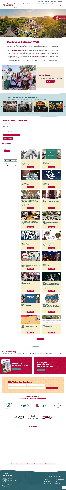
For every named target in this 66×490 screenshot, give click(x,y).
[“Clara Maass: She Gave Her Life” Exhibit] (30, 154)
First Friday (45, 181)
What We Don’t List (8, 126)
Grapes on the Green (47, 326)
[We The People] (51, 256)
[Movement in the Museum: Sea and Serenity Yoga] (51, 194)
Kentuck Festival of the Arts (20, 50)
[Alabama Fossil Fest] (30, 235)
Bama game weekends (38, 56)
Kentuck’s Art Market (26, 305)
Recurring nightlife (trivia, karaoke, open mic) (14, 129)
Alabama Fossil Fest (26, 242)
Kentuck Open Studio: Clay (48, 161)
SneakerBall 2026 (25, 283)
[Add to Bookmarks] (30, 103)
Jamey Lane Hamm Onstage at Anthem (30, 181)
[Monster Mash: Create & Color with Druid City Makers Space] (51, 235)
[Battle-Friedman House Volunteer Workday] (51, 215)
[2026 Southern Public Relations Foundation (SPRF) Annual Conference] (51, 298)
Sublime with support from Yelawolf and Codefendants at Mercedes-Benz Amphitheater (50, 284)
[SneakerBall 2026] (30, 276)
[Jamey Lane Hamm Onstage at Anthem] (30, 175)
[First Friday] (51, 175)
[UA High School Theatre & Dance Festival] (30, 256)
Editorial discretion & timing (10, 131)
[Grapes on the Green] (51, 319)
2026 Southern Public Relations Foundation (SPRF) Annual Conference (51, 306)
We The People (45, 262)
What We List (7, 123)
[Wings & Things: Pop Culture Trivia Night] (30, 319)
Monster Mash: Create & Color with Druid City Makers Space (50, 242)
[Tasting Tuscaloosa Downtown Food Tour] (30, 215)
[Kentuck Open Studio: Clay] (51, 154)
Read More (30, 167)
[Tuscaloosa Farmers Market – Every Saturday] (30, 194)
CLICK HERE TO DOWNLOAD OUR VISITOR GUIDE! (62, 18)
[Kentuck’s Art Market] (30, 298)
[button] (1, 107)
